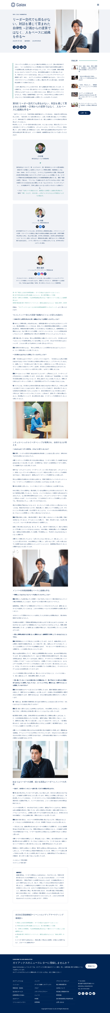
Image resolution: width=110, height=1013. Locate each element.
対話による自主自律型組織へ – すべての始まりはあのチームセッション (37, 922)
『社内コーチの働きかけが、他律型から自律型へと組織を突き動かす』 (43, 190)
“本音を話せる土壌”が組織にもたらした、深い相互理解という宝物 (36, 926)
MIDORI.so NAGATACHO (85, 986)
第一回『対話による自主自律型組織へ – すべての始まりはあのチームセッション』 (36, 292)
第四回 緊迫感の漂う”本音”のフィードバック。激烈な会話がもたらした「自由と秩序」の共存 (40, 303)
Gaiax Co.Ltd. (53, 1009)
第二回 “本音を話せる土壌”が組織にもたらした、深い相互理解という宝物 (34, 295)
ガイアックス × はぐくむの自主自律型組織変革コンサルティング (38, 307)
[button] (98, 4)
